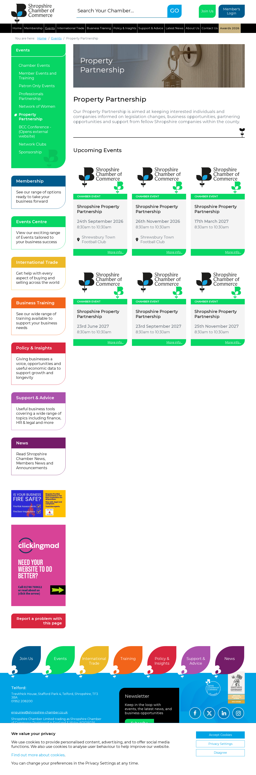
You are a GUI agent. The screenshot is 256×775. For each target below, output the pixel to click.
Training (128, 658)
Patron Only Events (37, 86)
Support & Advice (150, 28)
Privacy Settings (220, 744)
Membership (33, 28)
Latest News (174, 28)
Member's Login (231, 11)
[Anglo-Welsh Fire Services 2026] (38, 503)
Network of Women (37, 106)
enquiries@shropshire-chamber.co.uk (39, 712)
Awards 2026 (229, 28)
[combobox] (121, 10)
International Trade (70, 28)
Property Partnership (30, 116)
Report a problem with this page (39, 621)
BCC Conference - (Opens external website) (35, 131)
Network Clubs (32, 144)
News (229, 658)
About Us (192, 28)
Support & (195, 661)
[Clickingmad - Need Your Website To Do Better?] (38, 565)
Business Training (99, 28)
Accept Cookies (220, 735)
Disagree (220, 752)
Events (50, 28)
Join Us (207, 11)
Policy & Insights (124, 28)
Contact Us (210, 28)
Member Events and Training (37, 75)
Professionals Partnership (31, 96)
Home (17, 28)
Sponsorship (30, 152)
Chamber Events (34, 65)
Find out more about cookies (38, 755)
